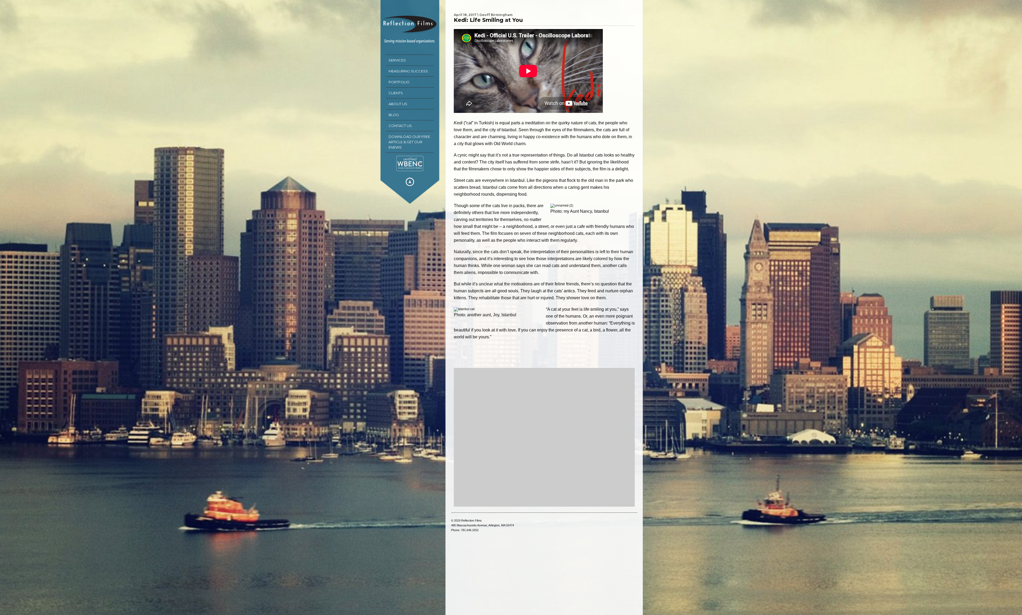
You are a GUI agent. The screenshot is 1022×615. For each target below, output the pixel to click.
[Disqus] (544, 437)
